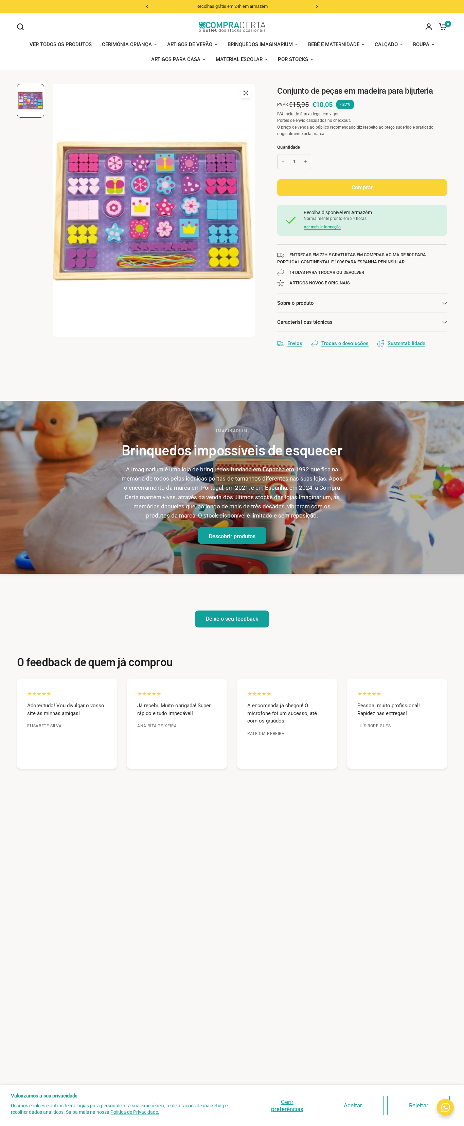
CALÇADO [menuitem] (386, 44)
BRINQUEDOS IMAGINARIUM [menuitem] (260, 44)
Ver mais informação (322, 227)
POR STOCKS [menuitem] (293, 59)
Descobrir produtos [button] (232, 536)
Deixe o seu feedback (232, 619)
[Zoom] (246, 93)
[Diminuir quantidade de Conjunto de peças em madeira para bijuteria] (283, 161)
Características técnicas (305, 322)
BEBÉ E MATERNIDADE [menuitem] (333, 44)
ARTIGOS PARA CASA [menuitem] (175, 59)
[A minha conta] (428, 26)
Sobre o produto (295, 303)
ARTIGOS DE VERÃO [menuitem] (189, 44)
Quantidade (288, 147)
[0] (441, 26)
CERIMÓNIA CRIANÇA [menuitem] (127, 44)
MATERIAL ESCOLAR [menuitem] (239, 59)
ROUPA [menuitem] (421, 44)
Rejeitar (418, 1105)
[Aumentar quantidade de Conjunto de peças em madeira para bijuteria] (305, 161)
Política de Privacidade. (134, 1112)
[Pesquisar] (22, 26)
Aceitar (353, 1105)
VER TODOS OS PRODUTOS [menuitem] (61, 44)
